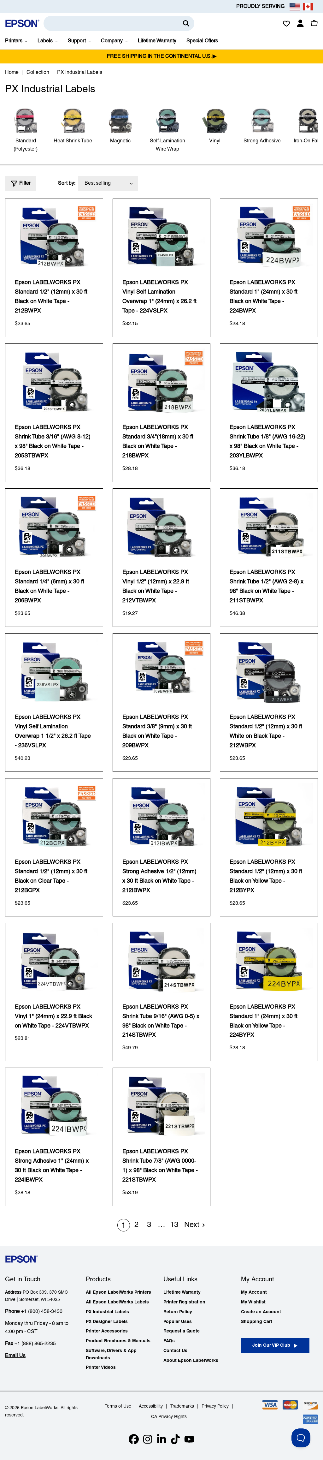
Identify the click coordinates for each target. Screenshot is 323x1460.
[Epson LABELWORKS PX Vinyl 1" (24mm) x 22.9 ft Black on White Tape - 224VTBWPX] (54, 961)
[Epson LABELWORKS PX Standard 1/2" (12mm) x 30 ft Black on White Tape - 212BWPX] (54, 237)
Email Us (15, 1356)
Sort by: (66, 183)
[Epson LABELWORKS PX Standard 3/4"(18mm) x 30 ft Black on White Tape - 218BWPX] (162, 381)
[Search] (186, 23)
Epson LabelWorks (39, 1408)
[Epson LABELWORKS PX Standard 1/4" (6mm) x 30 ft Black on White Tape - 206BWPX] (54, 526)
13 (174, 1225)
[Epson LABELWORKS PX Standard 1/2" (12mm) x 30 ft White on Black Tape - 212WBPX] (269, 671)
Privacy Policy (215, 1406)
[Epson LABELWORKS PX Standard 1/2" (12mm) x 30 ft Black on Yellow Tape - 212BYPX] (269, 816)
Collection (37, 72)
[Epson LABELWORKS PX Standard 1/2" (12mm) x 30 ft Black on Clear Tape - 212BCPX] (54, 816)
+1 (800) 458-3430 (41, 1311)
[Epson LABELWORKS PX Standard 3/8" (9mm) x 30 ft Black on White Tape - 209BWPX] (162, 671)
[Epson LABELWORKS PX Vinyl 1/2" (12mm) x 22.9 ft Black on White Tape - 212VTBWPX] (162, 526)
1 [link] (123, 1225)
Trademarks (182, 1406)
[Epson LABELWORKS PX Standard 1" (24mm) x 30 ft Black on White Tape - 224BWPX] (269, 237)
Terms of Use (118, 1406)
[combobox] (119, 23)
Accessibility (151, 1406)
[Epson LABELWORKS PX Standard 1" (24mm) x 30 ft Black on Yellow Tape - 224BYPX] (269, 961)
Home (12, 72)
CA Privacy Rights (169, 1417)
